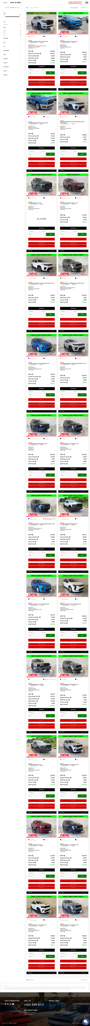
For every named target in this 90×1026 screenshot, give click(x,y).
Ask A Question (41, 84)
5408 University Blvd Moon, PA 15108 (75, 3)
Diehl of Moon (30, 89)
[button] (55, 23)
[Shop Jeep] (5, 2)
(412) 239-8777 (75, 2)
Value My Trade (41, 81)
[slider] (4, 17)
